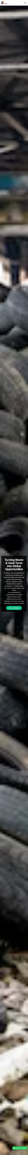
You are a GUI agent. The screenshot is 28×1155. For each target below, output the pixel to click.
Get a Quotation (14, 608)
